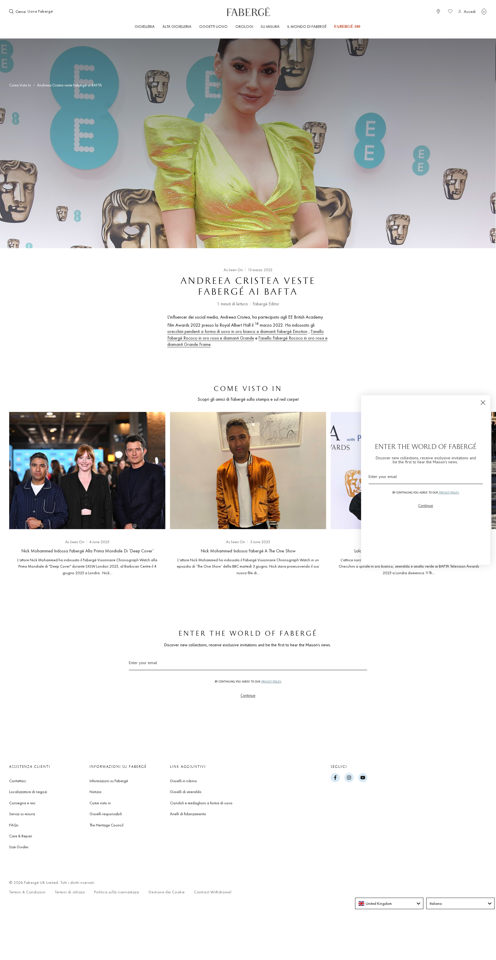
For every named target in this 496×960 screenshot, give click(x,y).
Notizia (95, 791)
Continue (248, 695)
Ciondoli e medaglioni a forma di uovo (201, 802)
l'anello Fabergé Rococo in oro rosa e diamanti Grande (245, 334)
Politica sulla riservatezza (116, 892)
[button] (484, 11)
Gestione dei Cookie (166, 892)
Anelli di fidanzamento (188, 813)
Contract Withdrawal (212, 892)
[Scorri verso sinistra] (23, 492)
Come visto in (20, 85)
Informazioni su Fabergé (109, 780)
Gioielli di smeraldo (186, 791)
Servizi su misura (22, 813)
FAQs (13, 825)
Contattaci (17, 780)
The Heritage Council (106, 825)
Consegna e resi (22, 802)
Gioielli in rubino (183, 780)
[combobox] (45, 11)
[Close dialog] (483, 403)
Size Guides (18, 846)
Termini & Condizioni (27, 892)
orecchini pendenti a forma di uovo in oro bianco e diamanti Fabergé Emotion (237, 331)
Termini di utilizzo (70, 892)
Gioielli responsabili (106, 813)
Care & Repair (20, 835)
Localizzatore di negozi (28, 791)
